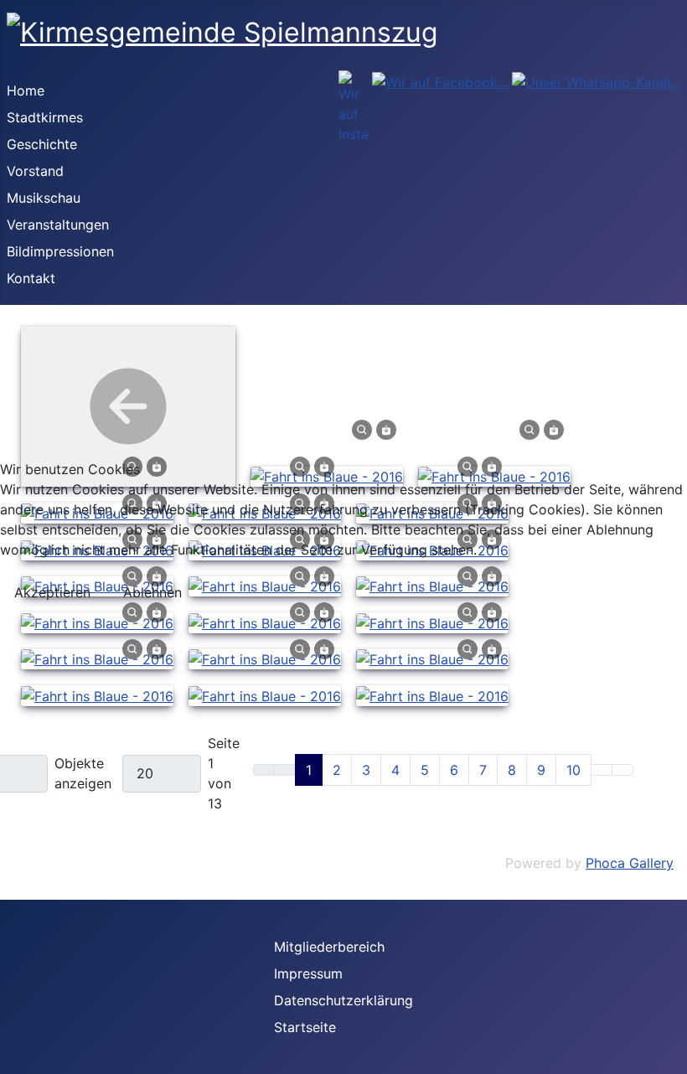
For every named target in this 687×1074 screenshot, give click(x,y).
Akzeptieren (52, 592)
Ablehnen (152, 592)
